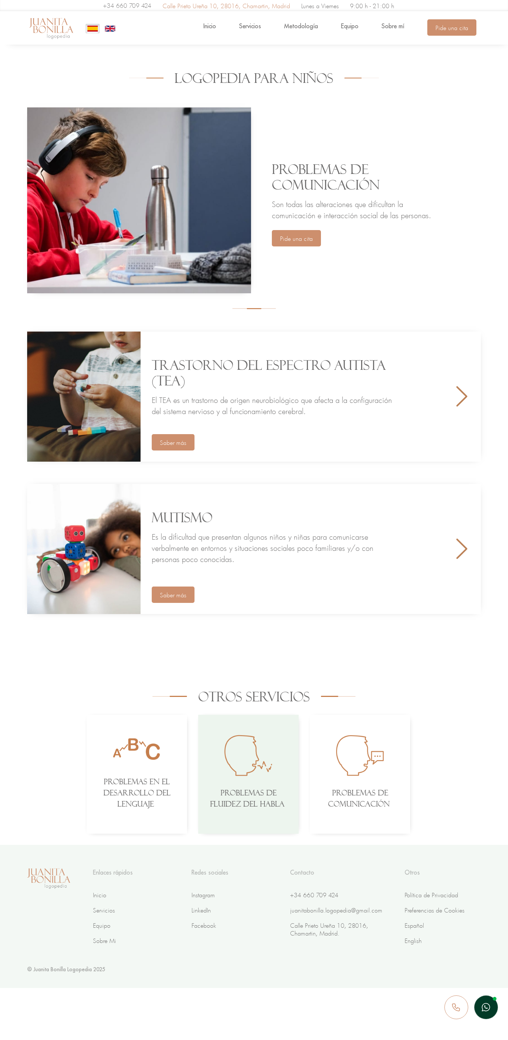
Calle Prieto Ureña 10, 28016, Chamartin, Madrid (226, 5)
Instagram (203, 895)
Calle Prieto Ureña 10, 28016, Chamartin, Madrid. (329, 929)
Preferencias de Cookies (434, 910)
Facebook (204, 925)
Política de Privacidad (431, 895)
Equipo (350, 26)
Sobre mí (393, 26)
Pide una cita (451, 27)
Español (414, 925)
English (413, 940)
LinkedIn (201, 910)
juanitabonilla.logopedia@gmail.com (336, 910)
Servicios (250, 26)
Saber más (173, 442)
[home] (51, 28)
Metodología (301, 26)
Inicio (209, 26)
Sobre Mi (104, 940)
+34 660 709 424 (127, 5)
